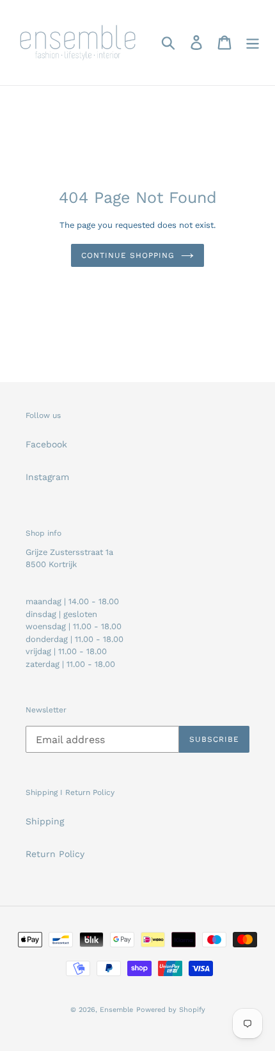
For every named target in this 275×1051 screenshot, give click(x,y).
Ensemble (116, 1010)
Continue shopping (127, 255)
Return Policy (55, 854)
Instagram (47, 477)
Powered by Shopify (170, 1010)
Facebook (46, 444)
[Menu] (253, 42)
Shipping (45, 821)
